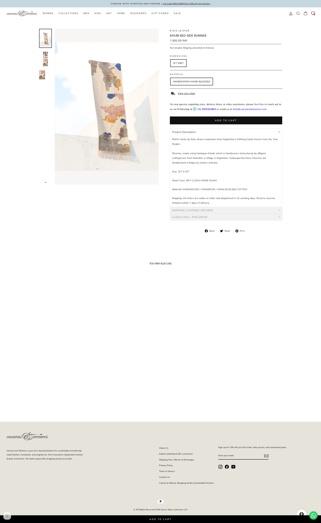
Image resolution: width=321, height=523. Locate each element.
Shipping (187, 48)
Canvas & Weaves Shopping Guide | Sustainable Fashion (186, 483)
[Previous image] (10, 329)
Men (86, 13)
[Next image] (77, 329)
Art (109, 13)
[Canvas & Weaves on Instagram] (220, 467)
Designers (138, 13)
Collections (68, 13)
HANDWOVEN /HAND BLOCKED (191, 81)
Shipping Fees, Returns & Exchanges (176, 459)
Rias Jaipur (180, 30)
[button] (226, 132)
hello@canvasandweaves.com (250, 109)
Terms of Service (167, 471)
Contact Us (164, 477)
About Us (163, 448)
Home (121, 13)
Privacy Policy (166, 465)
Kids (97, 13)
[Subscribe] (266, 455)
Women (48, 13)
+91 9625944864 (206, 109)
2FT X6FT (178, 63)
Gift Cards (160, 13)
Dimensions (178, 56)
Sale (177, 13)
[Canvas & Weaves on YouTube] (233, 467)
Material (177, 74)
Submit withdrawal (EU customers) (176, 454)
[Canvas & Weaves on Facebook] (227, 467)
